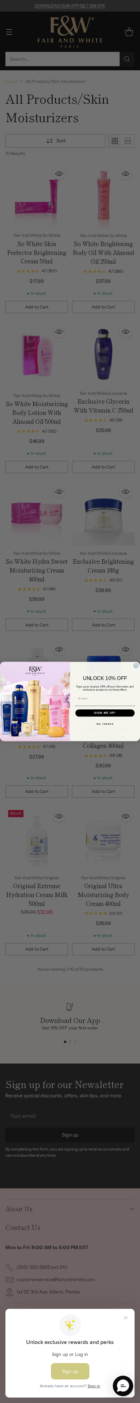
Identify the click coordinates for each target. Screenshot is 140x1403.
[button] (123, 1386)
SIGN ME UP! (105, 712)
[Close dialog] (136, 666)
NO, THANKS (105, 724)
